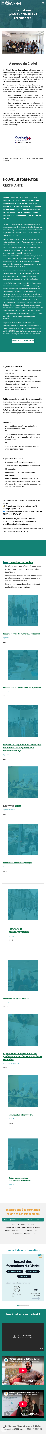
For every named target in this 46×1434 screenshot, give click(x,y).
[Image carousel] (23, 1280)
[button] (2, 3)
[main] (23, 14)
